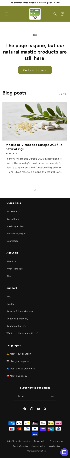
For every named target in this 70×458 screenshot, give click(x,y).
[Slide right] (42, 190)
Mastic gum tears (16, 226)
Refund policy (40, 441)
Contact (11, 304)
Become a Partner (16, 326)
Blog (9, 276)
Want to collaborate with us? (22, 333)
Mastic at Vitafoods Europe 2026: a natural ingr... (34, 147)
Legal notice (54, 446)
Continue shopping (35, 70)
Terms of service (20, 446)
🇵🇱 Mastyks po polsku (18, 361)
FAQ (9, 296)
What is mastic (15, 268)
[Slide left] (27, 190)
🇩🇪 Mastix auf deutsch (19, 353)
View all (63, 94)
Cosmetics (12, 241)
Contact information (36, 451)
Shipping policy (38, 446)
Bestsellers (13, 219)
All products (13, 211)
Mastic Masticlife (22, 441)
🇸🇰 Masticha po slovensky (21, 368)
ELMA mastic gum (16, 233)
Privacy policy (56, 441)
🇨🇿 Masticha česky (17, 376)
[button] (6, 14)
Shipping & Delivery (17, 318)
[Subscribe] (52, 396)
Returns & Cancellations (20, 311)
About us (11, 261)
